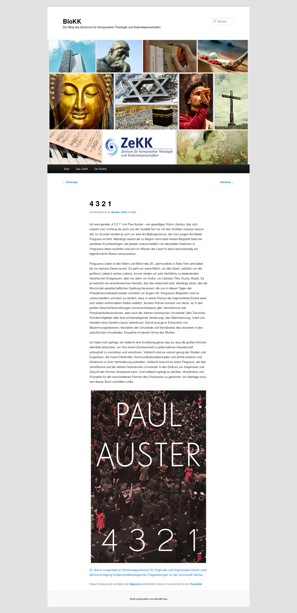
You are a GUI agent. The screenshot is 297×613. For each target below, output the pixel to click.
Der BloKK (100, 169)
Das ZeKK (82, 169)
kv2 (134, 212)
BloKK (72, 21)
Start (67, 169)
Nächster (227, 182)
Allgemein (135, 584)
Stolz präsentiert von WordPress (148, 599)
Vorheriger (70, 182)
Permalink (196, 584)
